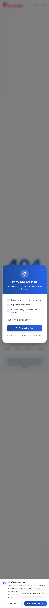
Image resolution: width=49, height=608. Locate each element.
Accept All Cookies (35, 603)
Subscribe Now (26, 328)
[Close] (42, 270)
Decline (12, 603)
